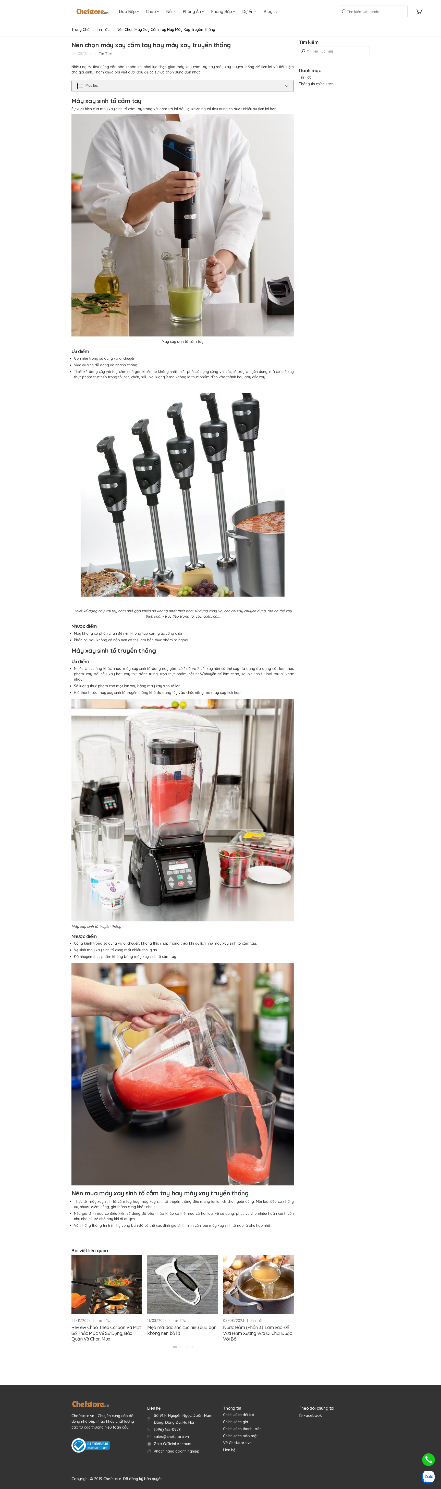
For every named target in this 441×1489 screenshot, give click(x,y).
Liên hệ (229, 1449)
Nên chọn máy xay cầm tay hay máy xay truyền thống (166, 29)
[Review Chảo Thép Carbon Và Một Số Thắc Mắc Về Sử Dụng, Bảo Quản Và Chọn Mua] (106, 1284)
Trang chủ (80, 29)
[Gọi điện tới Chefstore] (428, 1459)
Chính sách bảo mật (240, 1435)
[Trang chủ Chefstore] (92, 11)
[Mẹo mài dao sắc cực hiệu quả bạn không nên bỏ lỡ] (182, 1284)
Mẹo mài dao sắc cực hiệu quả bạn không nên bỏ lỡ (181, 1330)
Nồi (170, 11)
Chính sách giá (235, 1421)
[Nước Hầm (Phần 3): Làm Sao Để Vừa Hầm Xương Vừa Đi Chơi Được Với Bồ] (258, 1284)
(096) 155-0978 (167, 1429)
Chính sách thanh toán (242, 1428)
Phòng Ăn (192, 11)
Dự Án (248, 11)
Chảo (151, 11)
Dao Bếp (128, 11)
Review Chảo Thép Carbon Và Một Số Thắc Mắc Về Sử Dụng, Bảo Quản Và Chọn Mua (106, 1333)
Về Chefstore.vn (237, 1442)
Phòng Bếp (222, 11)
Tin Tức (103, 29)
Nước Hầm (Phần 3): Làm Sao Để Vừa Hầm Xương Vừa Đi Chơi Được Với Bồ (257, 1333)
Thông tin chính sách (316, 84)
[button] (175, 1347)
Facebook (312, 1415)
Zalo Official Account (172, 1443)
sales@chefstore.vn (171, 1436)
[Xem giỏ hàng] (419, 11)
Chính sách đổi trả (238, 1414)
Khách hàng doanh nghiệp (176, 1451)
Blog (268, 11)
